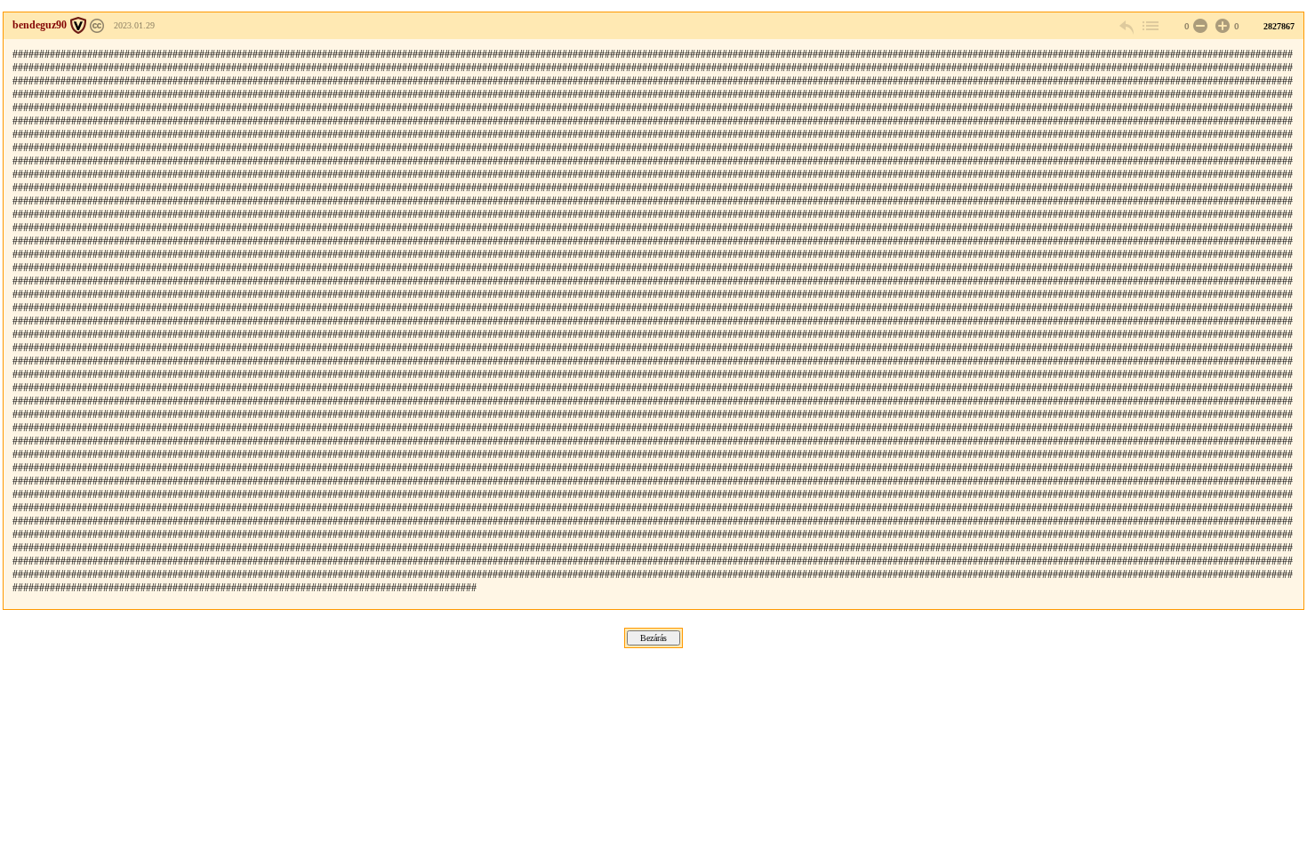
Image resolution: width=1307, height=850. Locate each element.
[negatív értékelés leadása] (1198, 26)
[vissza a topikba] (1150, 26)
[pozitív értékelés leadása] (1221, 26)
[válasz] (1127, 26)
